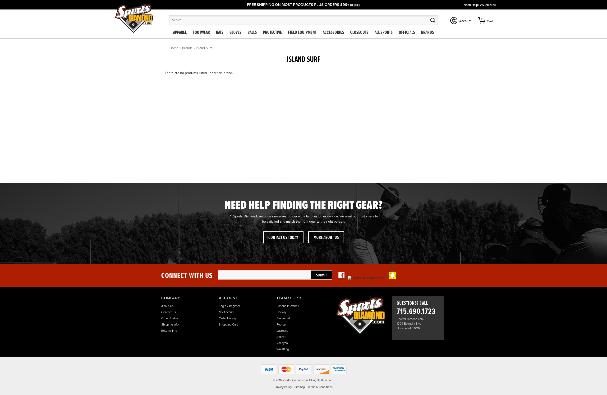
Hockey (281, 312)
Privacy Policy (283, 387)
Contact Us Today (283, 238)
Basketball (283, 318)
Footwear (201, 33)
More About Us (326, 238)
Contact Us (168, 312)
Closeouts (359, 33)
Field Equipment (302, 33)
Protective (272, 33)
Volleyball (282, 343)
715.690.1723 (488, 5)
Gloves (235, 33)
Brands (427, 33)
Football (281, 324)
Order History (227, 318)
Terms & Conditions (320, 387)
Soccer (280, 337)
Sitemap (299, 387)
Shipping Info (170, 324)
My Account (227, 312)
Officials (407, 33)
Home (174, 48)
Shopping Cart (228, 324)
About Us (167, 306)
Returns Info (169, 331)
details (355, 5)
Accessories (333, 33)
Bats (219, 33)
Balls (252, 33)
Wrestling (282, 349)
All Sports (384, 33)
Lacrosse (282, 331)
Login (222, 306)
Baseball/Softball (287, 306)
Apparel (180, 33)
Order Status (169, 318)
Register (234, 306)
